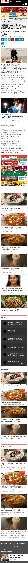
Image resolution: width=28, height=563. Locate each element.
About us (16, 546)
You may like (6, 447)
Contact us (16, 549)
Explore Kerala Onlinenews (13, 544)
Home (3, 21)
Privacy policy (4, 549)
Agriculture (18, 1)
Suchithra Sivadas (7, 36)
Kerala (9, 21)
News (11, 1)
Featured (4, 370)
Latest (3, 318)
